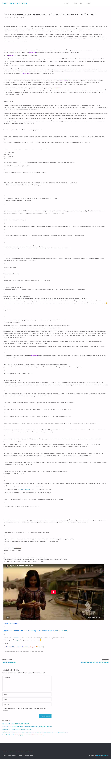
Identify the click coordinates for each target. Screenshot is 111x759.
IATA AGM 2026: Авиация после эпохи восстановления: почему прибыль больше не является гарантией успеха (35, 732)
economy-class (10, 651)
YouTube (20, 751)
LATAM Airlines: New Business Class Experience (15, 724)
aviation (16, 17)
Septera (98, 755)
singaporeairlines (28, 651)
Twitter (27, 751)
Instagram (17, 640)
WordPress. (105, 755)
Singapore (19, 651)
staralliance (39, 651)
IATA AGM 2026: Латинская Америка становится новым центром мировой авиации (27, 726)
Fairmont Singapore (25, 489)
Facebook (16, 638)
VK (32, 751)
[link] (94, 3)
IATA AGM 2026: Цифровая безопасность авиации (17, 729)
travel (22, 17)
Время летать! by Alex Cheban (14, 3)
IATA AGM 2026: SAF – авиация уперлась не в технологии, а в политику (23, 735)
